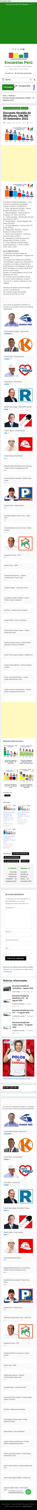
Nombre (8, 932)
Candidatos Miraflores (20, 854)
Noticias (25, 108)
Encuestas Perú (18, 62)
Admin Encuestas (19, 1004)
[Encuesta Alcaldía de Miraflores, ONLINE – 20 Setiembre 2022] (9, 807)
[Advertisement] (18, 26)
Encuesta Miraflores (11, 861)
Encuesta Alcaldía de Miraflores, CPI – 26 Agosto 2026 (20, 998)
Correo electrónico (12, 940)
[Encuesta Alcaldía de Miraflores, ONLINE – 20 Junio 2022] (24, 807)
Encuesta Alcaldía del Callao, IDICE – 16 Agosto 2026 (22, 1025)
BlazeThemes (27, 1506)
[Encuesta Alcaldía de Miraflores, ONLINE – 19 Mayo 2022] (9, 831)
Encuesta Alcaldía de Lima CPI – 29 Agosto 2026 (18, 4)
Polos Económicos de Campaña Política (16, 1078)
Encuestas (8, 123)
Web (6, 948)
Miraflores (25, 861)
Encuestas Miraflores (12, 108)
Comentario (9, 908)
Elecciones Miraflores (12, 857)
